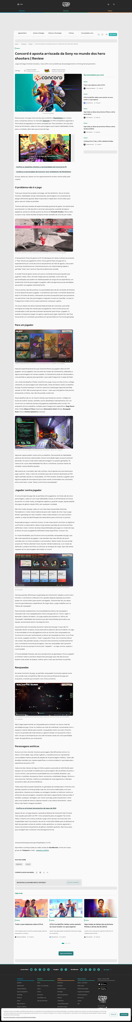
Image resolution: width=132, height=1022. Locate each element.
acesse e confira (42, 850)
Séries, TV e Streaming (42, 985)
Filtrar (114, 34)
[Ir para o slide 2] (65, 943)
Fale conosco (81, 997)
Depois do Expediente (22, 991)
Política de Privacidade (83, 988)
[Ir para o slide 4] (68, 943)
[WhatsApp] (37, 872)
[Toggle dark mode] (108, 4)
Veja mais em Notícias (42, 1000)
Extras (18, 1000)
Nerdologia (19, 994)
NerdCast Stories (61, 988)
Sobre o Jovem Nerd (82, 982)
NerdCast (19, 982)
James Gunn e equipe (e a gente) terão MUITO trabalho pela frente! (98, 932)
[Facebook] (40, 872)
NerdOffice (60, 982)
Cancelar (113, 1014)
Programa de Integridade (83, 991)
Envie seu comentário (73, 882)
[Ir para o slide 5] (69, 943)
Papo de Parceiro (21, 1003)
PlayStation (19, 864)
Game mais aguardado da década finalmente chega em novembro (65, 932)
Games (30, 44)
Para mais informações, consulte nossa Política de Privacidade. (20, 1017)
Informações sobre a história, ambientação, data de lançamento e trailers (31, 932)
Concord (28, 864)
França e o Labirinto (21, 1006)
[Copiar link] (47, 872)
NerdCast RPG (20, 985)
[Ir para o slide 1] (63, 943)
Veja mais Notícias (66, 953)
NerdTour (59, 997)
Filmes (85, 108)
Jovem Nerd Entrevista (62, 1003)
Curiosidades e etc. (41, 997)
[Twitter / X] (44, 872)
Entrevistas (40, 994)
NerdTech (19, 997)
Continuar (124, 1014)
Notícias (23, 44)
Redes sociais (81, 985)
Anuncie (80, 1000)
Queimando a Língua (62, 1006)
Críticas (39, 991)
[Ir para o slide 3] (66, 943)
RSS (78, 1003)
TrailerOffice (60, 1000)
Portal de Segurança (82, 994)
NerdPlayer (60, 985)
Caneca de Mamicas (21, 988)
